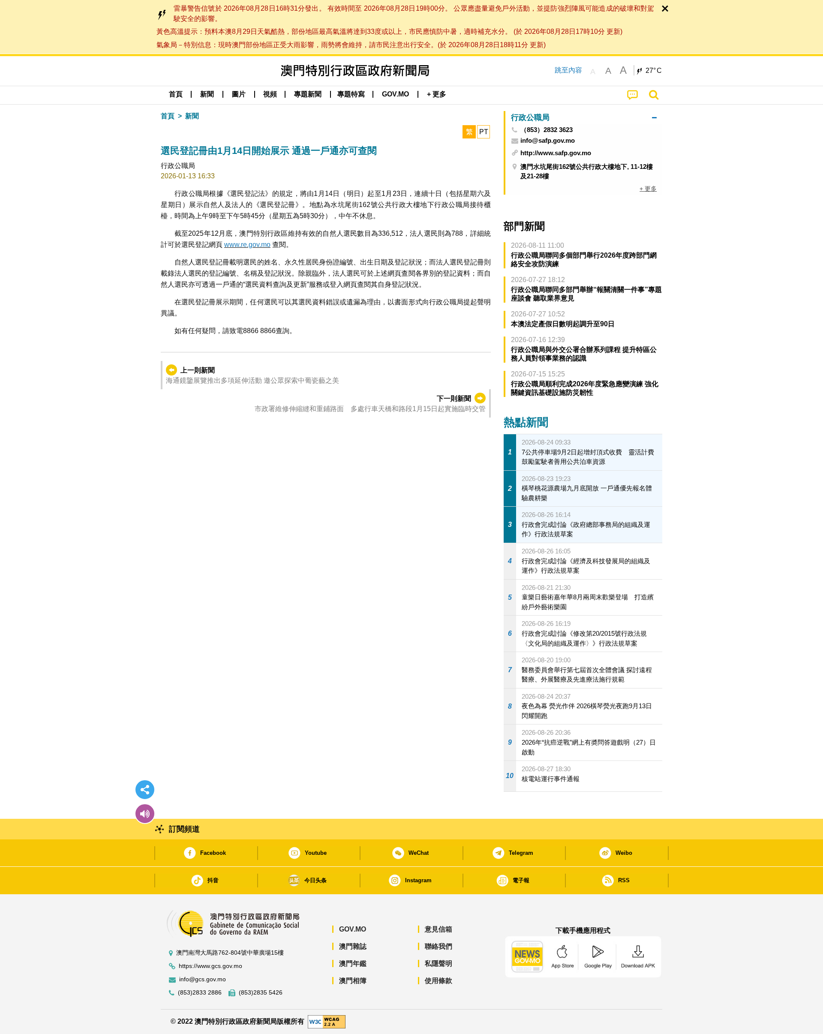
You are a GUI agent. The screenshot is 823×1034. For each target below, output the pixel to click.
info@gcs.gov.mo (202, 979)
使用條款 (438, 980)
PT (483, 131)
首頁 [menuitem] (176, 94)
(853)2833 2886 (200, 992)
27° (654, 70)
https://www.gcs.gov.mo (210, 966)
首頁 (167, 116)
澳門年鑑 (352, 963)
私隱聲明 (438, 963)
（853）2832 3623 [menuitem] (546, 129)
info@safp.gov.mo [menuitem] (547, 140)
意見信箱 (438, 929)
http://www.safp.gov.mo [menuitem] (555, 152)
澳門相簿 (352, 980)
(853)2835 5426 (260, 992)
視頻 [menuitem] (270, 94)
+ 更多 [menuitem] (648, 188)
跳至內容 (568, 70)
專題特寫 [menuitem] (351, 94)
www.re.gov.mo (247, 244)
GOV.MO (352, 929)
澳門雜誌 (352, 946)
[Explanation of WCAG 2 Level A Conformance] (326, 1021)
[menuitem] (207, 94)
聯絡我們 (438, 946)
